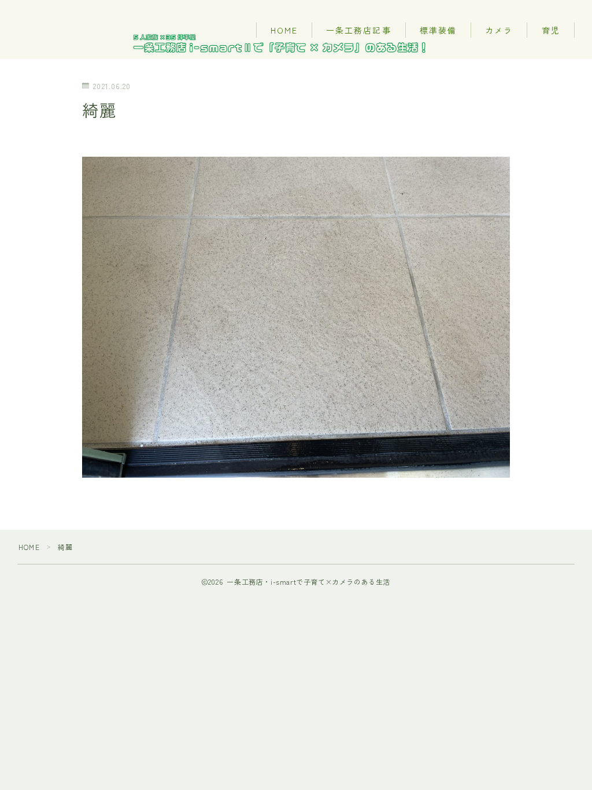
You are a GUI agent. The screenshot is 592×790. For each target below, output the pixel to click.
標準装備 (438, 30)
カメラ (499, 30)
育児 (551, 30)
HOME (284, 30)
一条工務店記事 (358, 30)
